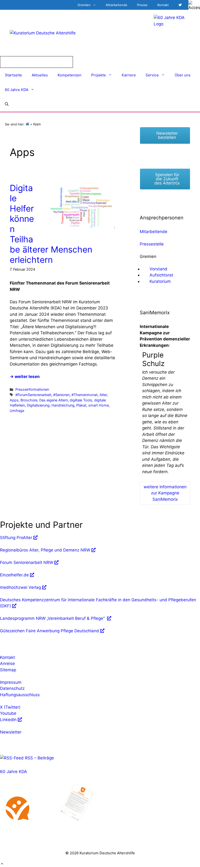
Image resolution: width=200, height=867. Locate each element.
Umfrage (17, 410)
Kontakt (163, 5)
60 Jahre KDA (16, 89)
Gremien (84, 5)
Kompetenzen (69, 75)
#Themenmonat (84, 395)
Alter (103, 395)
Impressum (10, 682)
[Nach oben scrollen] (2, 863)
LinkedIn (8, 719)
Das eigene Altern (53, 400)
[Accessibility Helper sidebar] (194, 6)
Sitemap (8, 669)
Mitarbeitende (116, 5)
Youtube (8, 713)
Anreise (7, 663)
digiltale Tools (81, 400)
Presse (142, 5)
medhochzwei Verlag (20, 587)
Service (152, 75)
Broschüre (28, 400)
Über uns (182, 75)
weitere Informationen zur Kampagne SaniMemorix (165, 493)
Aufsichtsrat (161, 275)
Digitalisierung (38, 405)
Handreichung (62, 405)
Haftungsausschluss (20, 694)
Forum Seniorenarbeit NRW (26, 562)
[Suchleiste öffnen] (6, 104)
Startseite (13, 75)
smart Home (98, 405)
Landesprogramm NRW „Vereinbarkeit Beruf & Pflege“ (53, 618)
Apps (14, 400)
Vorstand (158, 268)
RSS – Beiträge (39, 757)
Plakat (81, 405)
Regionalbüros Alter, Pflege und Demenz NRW (45, 550)
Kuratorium (160, 281)
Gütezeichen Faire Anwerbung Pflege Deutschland (49, 630)
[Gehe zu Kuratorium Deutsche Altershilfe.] (27, 124)
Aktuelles (40, 75)
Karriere (129, 75)
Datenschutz (12, 688)
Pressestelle (152, 244)
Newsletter (10, 732)
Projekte (98, 75)
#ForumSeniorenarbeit (33, 395)
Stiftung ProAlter (16, 537)
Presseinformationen (32, 389)
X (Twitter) (10, 707)
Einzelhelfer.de (14, 574)
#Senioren (61, 395)
